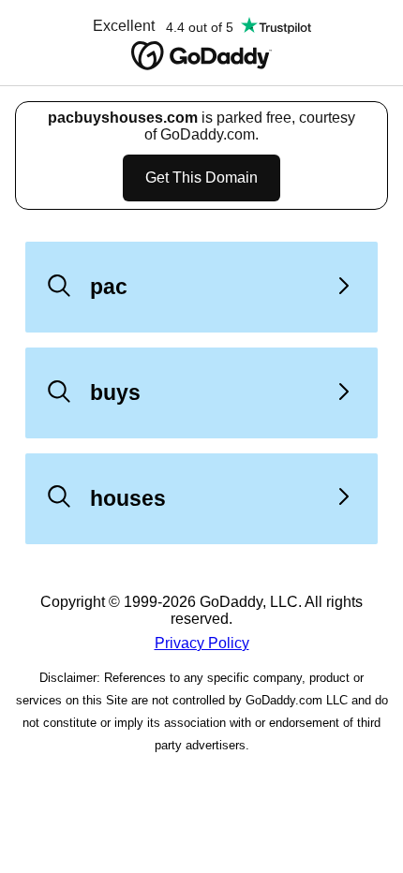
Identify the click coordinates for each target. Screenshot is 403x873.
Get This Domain (201, 177)
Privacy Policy (202, 643)
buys (115, 392)
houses (128, 498)
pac (108, 286)
